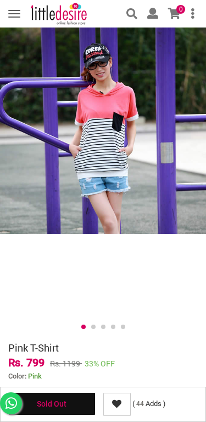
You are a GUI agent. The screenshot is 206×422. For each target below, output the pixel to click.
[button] (83, 327)
